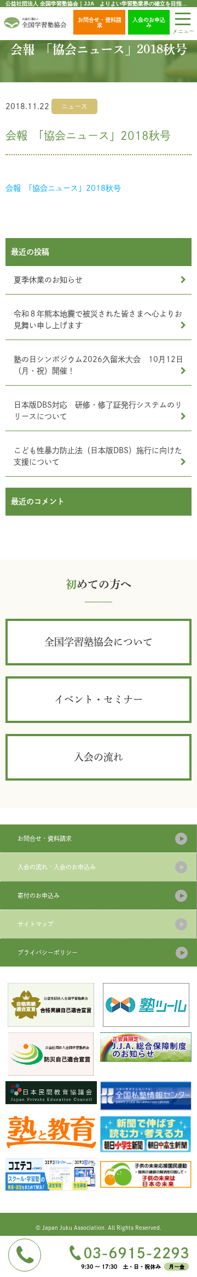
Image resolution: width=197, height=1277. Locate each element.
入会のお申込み (148, 22)
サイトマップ (36, 924)
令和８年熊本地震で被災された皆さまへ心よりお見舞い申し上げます (98, 319)
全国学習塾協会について (98, 642)
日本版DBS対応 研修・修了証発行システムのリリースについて (98, 410)
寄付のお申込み (39, 895)
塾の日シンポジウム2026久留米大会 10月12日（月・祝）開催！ (98, 365)
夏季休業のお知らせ (48, 280)
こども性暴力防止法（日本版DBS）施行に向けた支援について (98, 456)
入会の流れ (98, 757)
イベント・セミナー (98, 699)
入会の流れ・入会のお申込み (57, 867)
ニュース (74, 106)
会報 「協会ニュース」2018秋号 (63, 188)
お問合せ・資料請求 (99, 22)
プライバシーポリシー (48, 953)
